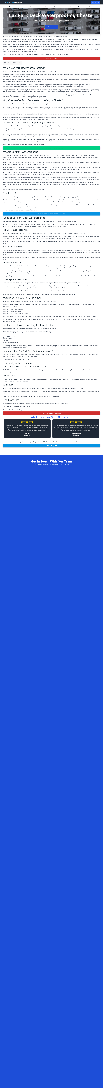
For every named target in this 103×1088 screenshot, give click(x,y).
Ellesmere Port (7, 410)
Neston (14, 410)
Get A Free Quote (51, 446)
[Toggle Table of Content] (19, 63)
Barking (19, 410)
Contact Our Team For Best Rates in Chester (51, 214)
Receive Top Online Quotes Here (51, 413)
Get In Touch (95, 2)
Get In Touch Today (51, 58)
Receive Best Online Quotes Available (51, 148)
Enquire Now (51, 451)
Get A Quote (51, 27)
